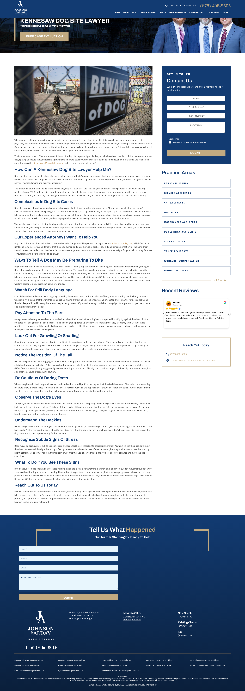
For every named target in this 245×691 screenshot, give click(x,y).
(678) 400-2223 (185, 635)
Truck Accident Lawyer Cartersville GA (116, 660)
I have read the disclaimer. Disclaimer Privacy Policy (189, 142)
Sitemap (133, 684)
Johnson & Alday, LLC (121, 243)
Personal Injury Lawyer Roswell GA (71, 660)
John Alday (138, 20)
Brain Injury (148, 38)
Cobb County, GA (198, 24)
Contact (225, 12)
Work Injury (148, 72)
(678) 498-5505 (215, 5)
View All (222, 280)
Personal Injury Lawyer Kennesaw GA (28, 660)
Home (117, 12)
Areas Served (195, 12)
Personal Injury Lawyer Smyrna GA (115, 665)
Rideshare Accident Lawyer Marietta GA (29, 670)
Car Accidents (149, 24)
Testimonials (212, 12)
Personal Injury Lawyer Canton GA (27, 665)
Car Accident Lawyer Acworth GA (158, 665)
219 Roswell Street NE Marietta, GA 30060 (134, 618)
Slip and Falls (175, 241)
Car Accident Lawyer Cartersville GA (159, 660)
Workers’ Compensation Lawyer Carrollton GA (207, 665)
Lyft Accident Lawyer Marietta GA (70, 670)
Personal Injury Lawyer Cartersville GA (204, 660)
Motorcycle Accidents (153, 47)
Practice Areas (148, 12)
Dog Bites (146, 43)
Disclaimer (151, 684)
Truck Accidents (150, 61)
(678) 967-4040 (185, 625)
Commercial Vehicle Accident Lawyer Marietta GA (120, 670)
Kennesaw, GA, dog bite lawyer (48, 163)
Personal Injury (150, 20)
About (126, 12)
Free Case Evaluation (44, 36)
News (162, 12)
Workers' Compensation (181, 260)
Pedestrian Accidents (153, 52)
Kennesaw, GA (197, 29)
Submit (196, 152)
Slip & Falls (147, 57)
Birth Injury (148, 34)
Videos (164, 20)
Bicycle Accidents (151, 29)
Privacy (141, 684)
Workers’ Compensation (149, 67)
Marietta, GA (196, 20)
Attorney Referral (178, 12)
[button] (229, 314)
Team (133, 12)
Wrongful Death (150, 77)
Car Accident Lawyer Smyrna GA (70, 665)
